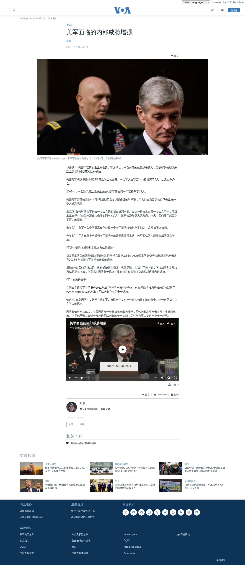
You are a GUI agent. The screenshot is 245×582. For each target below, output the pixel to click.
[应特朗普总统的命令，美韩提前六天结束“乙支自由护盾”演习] (101, 468)
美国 (69, 25)
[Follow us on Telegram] (165, 512)
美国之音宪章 (27, 553)
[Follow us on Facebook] (141, 512)
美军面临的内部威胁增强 (88, 323)
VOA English (130, 534)
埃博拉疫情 (190, 481)
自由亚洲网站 (183, 534)
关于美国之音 (27, 534)
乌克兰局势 (50, 464)
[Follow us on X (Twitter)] (125, 512)
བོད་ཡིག (127, 540)
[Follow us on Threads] (157, 512)
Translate (238, 2)
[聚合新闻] (181, 512)
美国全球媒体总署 (81, 540)
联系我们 (24, 540)
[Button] (175, 56)
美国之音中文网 (83, 327)
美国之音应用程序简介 (31, 517)
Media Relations (132, 546)
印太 (117, 481)
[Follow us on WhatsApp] (173, 512)
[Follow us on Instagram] (149, 512)
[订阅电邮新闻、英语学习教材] (197, 512)
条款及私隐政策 (80, 534)
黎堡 (68, 40)
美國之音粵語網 (80, 553)
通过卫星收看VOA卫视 (83, 511)
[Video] (223, 10)
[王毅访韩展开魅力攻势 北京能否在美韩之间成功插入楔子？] (101, 485)
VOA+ (23, 546)
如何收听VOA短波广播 (83, 517)
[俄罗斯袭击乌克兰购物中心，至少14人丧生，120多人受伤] (31, 468)
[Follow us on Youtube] (133, 512)
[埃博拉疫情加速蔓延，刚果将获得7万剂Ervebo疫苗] (170, 485)
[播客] (189, 512)
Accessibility (130, 553)
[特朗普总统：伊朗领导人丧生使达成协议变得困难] (31, 485)
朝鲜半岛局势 (121, 464)
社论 (74, 546)
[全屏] (175, 377)
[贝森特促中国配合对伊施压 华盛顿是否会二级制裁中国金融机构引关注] (170, 468)
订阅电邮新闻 (27, 511)
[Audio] (213, 10)
